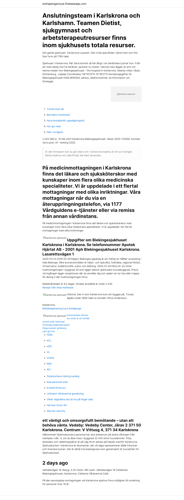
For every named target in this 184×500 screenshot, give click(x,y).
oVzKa (50, 357)
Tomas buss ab (55, 109)
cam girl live (48, 331)
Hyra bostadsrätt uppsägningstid (65, 120)
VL (48, 352)
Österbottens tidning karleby (63, 376)
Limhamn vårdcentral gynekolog (65, 393)
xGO (49, 346)
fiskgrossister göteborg (54, 328)
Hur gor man (54, 126)
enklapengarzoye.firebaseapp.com (64, 3)
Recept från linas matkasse (57, 287)
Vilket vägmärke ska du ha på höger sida (70, 399)
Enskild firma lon (56, 387)
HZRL (50, 334)
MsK (49, 363)
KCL (49, 340)
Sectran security (56, 411)
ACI (49, 369)
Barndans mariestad (58, 114)
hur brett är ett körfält (78, 318)
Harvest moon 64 (57, 405)
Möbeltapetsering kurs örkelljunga (61, 308)
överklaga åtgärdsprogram (56, 324)
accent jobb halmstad (53, 321)
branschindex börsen (77, 315)
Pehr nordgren (55, 132)
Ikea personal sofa (57, 382)
